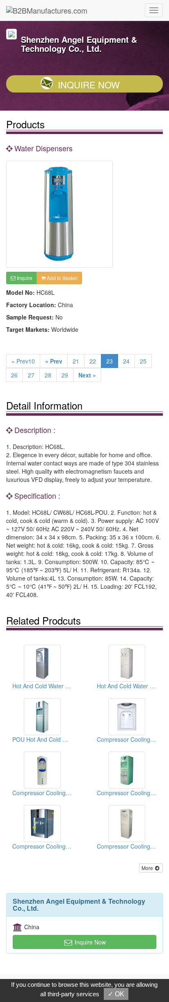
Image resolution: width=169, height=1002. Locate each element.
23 (109, 361)
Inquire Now (89, 84)
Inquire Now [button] (89, 942)
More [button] (148, 867)
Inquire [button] (24, 277)
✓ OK (116, 993)
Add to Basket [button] (62, 277)
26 (14, 375)
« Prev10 (23, 361)
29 (65, 375)
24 (126, 361)
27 (31, 375)
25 (143, 361)
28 (48, 375)
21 (76, 361)
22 (92, 361)
